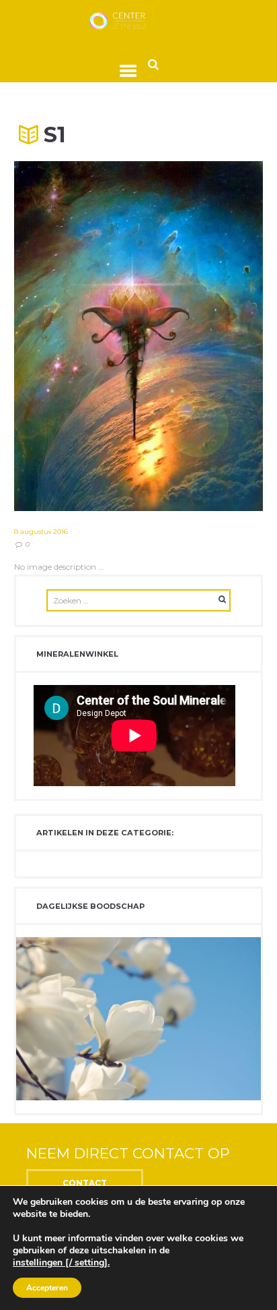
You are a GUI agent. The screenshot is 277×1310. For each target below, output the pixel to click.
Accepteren (47, 1287)
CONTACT (85, 1183)
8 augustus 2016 (41, 531)
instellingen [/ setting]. (61, 1263)
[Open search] (153, 64)
